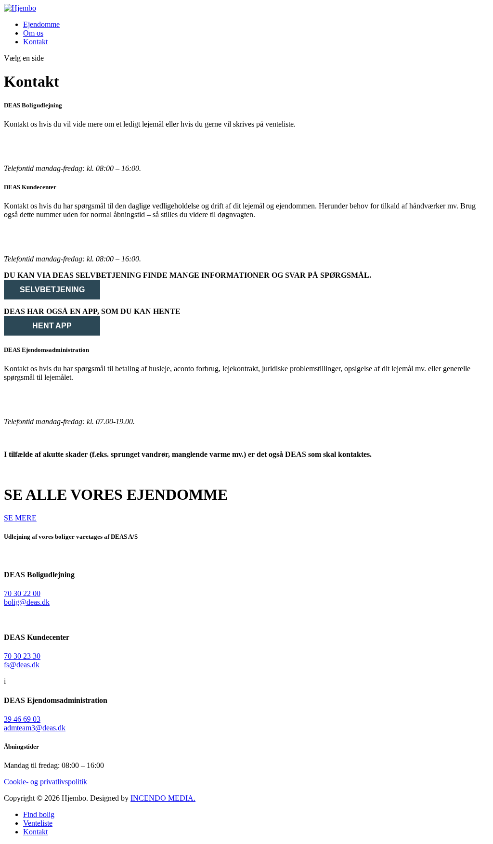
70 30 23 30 (25, 242)
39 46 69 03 (25, 404)
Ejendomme (41, 24)
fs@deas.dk (25, 231)
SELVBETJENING (52, 290)
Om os (33, 33)
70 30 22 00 (22, 593)
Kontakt (35, 42)
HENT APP (52, 326)
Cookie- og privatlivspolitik (45, 782)
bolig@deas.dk (31, 141)
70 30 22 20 (25, 151)
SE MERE (20, 518)
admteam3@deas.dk (34, 728)
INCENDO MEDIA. (162, 798)
